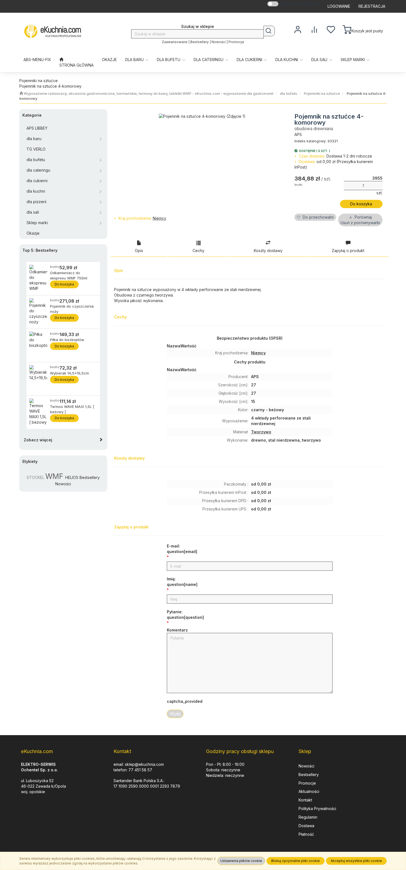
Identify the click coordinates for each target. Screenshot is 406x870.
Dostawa (306, 825)
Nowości (219, 42)
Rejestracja (371, 6)
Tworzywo (261, 431)
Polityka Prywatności (317, 808)
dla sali (319, 59)
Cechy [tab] (198, 250)
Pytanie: (185, 614)
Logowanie (339, 6)
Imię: (182, 581)
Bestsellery (199, 42)
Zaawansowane (175, 42)
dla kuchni (287, 59)
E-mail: (182, 549)
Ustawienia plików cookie (241, 861)
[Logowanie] (298, 29)
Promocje (236, 42)
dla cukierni (250, 59)
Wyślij (175, 713)
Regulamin (308, 817)
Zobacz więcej (38, 439)
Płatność (306, 834)
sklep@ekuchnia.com (144, 764)
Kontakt (305, 800)
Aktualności (309, 791)
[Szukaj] (269, 31)
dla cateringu (209, 59)
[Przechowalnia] (331, 29)
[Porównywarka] (314, 29)
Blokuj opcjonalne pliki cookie (295, 861)
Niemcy (159, 218)
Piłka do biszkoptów (67, 339)
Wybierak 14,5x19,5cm (69, 373)
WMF (54, 476)
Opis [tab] (139, 250)
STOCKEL (35, 477)
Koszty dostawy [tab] (268, 250)
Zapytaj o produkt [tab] (348, 250)
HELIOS (71, 477)
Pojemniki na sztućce (322, 93)
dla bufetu (169, 59)
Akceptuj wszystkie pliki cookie (356, 861)
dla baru (135, 59)
